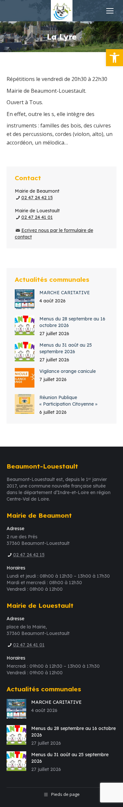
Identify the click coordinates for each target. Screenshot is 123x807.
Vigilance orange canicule (67, 371)
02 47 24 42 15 (37, 198)
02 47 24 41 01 (37, 217)
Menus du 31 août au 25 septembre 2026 (65, 348)
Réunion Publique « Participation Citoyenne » (68, 400)
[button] (114, 57)
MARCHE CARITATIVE (64, 293)
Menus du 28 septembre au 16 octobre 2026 (72, 322)
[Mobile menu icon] (109, 10)
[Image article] (24, 299)
